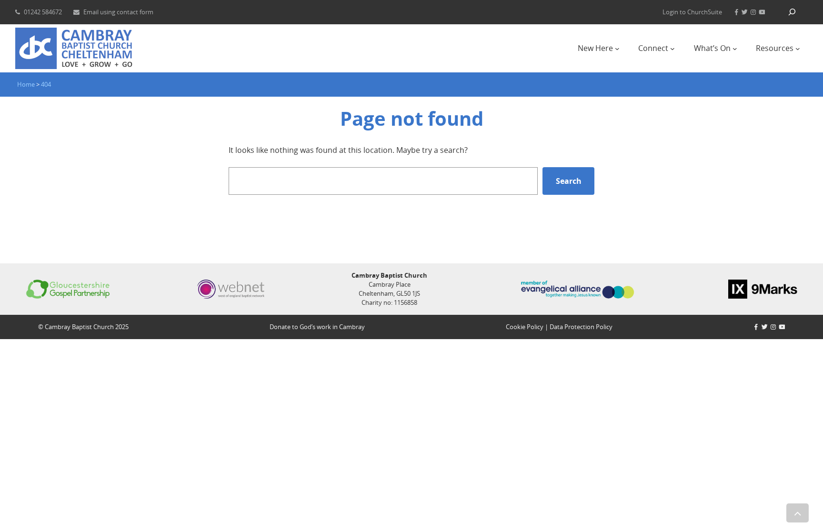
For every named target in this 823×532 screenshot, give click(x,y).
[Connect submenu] (672, 48)
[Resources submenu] (797, 48)
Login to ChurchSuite (692, 12)
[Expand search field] (792, 12)
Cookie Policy (524, 326)
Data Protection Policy (581, 326)
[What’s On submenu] (735, 48)
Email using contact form (118, 12)
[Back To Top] (797, 512)
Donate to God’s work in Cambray (317, 326)
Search (569, 181)
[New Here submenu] (617, 48)
